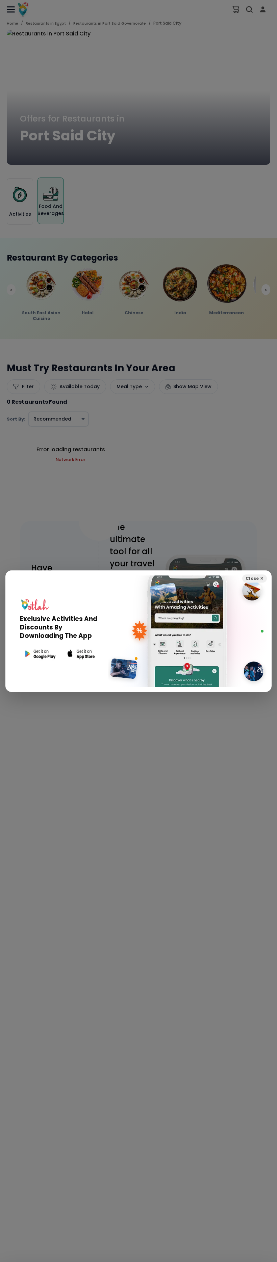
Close (254, 578)
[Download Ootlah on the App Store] (81, 654)
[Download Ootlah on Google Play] (39, 654)
